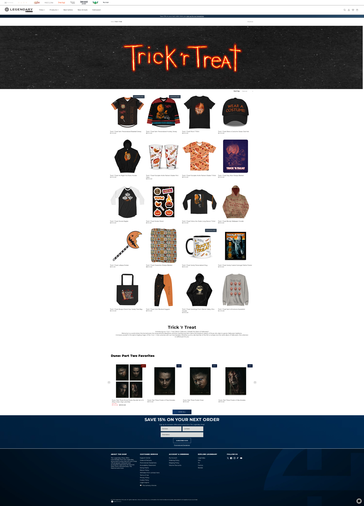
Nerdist (200, 468)
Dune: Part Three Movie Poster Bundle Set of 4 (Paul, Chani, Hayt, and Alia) (128, 401)
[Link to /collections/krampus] (105, 2)
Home (112, 21)
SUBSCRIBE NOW (182, 440)
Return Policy (144, 470)
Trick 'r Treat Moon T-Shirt (190, 131)
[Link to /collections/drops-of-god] (72, 2)
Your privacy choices (149, 485)
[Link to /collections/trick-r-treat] (61, 2)
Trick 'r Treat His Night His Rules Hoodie (123, 175)
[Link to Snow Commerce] (116, 502)
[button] (109, 382)
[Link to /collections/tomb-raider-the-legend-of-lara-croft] (84, 2)
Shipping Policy (174, 463)
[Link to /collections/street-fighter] (36, 2)
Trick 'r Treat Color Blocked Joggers (158, 309)
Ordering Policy (174, 460)
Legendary (201, 458)
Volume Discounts (175, 465)
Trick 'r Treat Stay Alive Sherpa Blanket (231, 175)
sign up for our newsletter (195, 16)
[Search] (345, 10)
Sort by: (237, 91)
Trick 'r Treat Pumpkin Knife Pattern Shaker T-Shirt (199, 175)
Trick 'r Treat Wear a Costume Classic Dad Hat (233, 131)
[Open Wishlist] (353, 10)
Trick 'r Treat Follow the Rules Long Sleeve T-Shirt (198, 221)
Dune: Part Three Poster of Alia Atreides (232, 400)
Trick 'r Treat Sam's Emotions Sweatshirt (231, 309)
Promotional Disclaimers (148, 463)
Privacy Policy (144, 477)
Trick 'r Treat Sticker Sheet (155, 221)
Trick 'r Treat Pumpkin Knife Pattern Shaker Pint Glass (162, 176)
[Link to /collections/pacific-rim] (49, 2)
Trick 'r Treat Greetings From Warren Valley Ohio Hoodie (198, 310)
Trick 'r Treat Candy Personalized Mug (194, 265)
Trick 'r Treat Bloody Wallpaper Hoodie (231, 221)
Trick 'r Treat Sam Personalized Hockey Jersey (161, 131)
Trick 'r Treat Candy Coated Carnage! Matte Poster (235, 265)
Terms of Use (144, 475)
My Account (173, 458)
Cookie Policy (144, 480)
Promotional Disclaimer (182, 445)
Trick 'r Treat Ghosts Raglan (119, 221)
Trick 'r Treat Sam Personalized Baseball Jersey (125, 131)
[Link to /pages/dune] (23, 2)
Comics (200, 465)
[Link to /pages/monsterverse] (9, 2)
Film (199, 460)
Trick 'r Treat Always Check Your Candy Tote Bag (126, 309)
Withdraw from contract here (150, 473)
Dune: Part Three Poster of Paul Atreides (161, 400)
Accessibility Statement (148, 465)
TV (199, 463)
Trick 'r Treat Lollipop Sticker (119, 265)
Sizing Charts (144, 468)
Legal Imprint (144, 482)
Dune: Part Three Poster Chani (193, 400)
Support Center (145, 458)
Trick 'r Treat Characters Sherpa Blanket (159, 265)
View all (182, 412)
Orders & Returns (146, 460)
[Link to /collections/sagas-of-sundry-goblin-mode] (95, 2)
